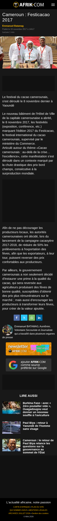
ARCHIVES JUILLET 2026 (19, 513)
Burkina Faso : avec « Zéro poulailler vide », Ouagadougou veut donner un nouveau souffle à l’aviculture (37, 409)
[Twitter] (24, 318)
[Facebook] (17, 318)
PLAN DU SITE (37, 507)
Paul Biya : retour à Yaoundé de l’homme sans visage (36, 425)
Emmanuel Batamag (13, 26)
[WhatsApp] (32, 318)
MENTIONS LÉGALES (38, 510)
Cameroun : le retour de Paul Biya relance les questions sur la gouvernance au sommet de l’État (38, 446)
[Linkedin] (39, 318)
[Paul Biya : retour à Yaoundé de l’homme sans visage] (11, 427)
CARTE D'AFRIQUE (21, 507)
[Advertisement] (28, 83)
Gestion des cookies (40, 513)
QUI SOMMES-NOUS (18, 510)
